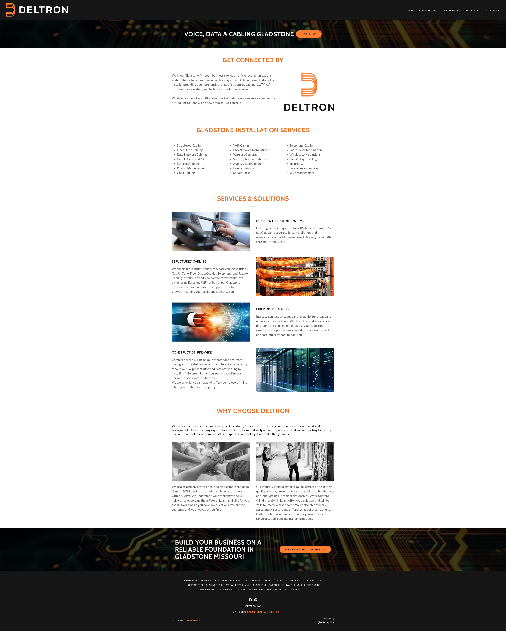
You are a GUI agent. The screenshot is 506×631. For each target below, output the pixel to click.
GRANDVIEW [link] (226, 585)
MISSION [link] (272, 589)
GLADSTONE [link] (260, 585)
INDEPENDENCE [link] (195, 585)
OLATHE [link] (278, 580)
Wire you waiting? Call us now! (305, 549)
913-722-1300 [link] (234, 611)
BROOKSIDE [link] (313, 585)
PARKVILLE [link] (228, 580)
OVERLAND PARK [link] (299, 589)
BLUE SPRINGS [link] (227, 589)
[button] (429, 10)
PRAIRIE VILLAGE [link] (210, 580)
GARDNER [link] (274, 585)
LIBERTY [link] (267, 580)
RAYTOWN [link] (241, 580)
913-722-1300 (309, 34)
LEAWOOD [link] (316, 580)
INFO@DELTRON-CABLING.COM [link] (261, 611)
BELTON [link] (241, 589)
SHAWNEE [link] (211, 585)
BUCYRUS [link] (299, 585)
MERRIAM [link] (255, 580)
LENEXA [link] (283, 589)
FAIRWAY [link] (287, 585)
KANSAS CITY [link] (191, 580)
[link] (37, 9)
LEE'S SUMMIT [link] (243, 585)
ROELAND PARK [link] (256, 589)
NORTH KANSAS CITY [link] (296, 580)
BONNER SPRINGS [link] (207, 589)
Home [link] (411, 10)
